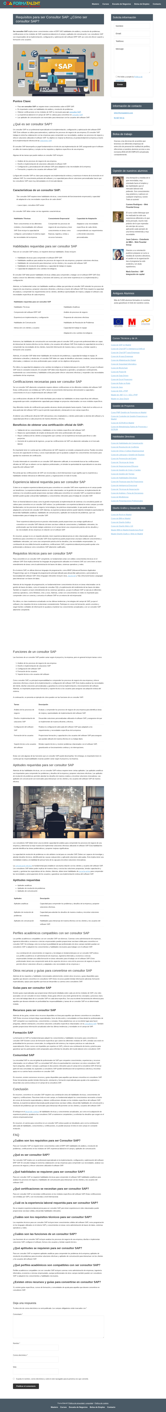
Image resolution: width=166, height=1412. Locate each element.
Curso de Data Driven (119, 376)
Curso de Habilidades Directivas (124, 478)
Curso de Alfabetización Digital (123, 360)
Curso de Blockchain (119, 368)
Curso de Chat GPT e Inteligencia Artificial (128, 349)
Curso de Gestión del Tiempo (122, 474)
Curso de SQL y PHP (119, 391)
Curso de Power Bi (118, 372)
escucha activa (84, 871)
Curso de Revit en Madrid (121, 515)
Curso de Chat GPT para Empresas (125, 353)
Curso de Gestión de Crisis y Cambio (126, 470)
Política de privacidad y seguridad (80, 1403)
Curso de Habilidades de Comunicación (127, 443)
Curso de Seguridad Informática (123, 364)
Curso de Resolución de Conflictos (125, 447)
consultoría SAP (90, 1024)
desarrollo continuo (32, 1112)
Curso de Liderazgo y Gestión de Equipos (127, 455)
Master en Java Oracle (120, 399)
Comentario (18, 1314)
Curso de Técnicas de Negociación (125, 489)
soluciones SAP (46, 141)
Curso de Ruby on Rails (120, 383)
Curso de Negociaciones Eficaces (124, 466)
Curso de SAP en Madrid (121, 345)
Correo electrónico (20, 1355)
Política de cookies (102, 1403)
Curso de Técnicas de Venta (122, 462)
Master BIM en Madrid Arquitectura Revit (127, 530)
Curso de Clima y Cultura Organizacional (127, 451)
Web (14, 1367)
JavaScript (72, 576)
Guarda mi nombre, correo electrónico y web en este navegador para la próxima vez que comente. (52, 1379)
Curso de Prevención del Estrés (123, 459)
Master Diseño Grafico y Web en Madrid (127, 534)
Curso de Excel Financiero (121, 379)
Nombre (16, 1343)
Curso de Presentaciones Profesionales (127, 501)
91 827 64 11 (119, 118)
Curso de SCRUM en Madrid (122, 423)
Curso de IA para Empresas (122, 356)
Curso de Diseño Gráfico (121, 522)
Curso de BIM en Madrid (120, 518)
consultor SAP (75, 112)
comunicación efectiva (23, 866)
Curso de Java (117, 387)
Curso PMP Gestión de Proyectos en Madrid (128, 412)
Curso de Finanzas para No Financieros (127, 482)
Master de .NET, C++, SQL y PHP (124, 395)
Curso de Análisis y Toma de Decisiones (127, 493)
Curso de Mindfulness (120, 497)
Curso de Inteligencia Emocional (124, 485)
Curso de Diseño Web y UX (122, 526)
